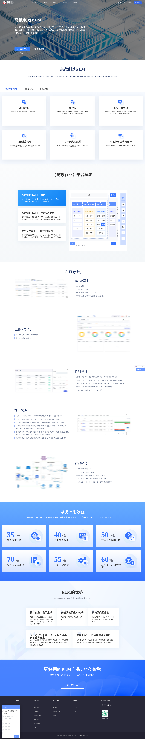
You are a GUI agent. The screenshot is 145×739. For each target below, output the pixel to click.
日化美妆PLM (37, 711)
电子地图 (74, 711)
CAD (35, 727)
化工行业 (55, 707)
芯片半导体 (56, 715)
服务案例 (56, 700)
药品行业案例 (56, 711)
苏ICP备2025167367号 (83, 735)
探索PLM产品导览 (22, 49)
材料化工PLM (37, 707)
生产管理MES (37, 723)
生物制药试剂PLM (38, 715)
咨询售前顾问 (38, 49)
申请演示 (137, 2)
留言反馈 (74, 707)
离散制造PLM (37, 719)
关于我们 (17, 700)
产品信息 (36, 700)
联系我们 (75, 700)
